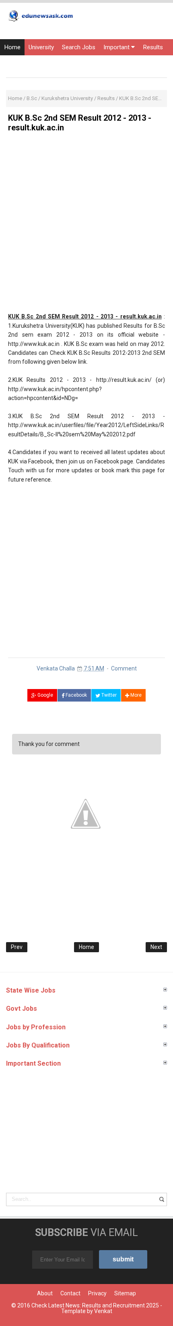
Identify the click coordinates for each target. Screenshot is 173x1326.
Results (153, 47)
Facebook (75, 695)
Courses (115, 63)
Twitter (108, 695)
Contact (70, 1293)
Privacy (97, 1293)
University (41, 47)
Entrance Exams (26, 63)
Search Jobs (78, 47)
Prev (17, 947)
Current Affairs (76, 63)
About (45, 1293)
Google (44, 695)
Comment (124, 668)
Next (156, 947)
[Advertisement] (86, 225)
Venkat (103, 1311)
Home (12, 47)
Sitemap (125, 1293)
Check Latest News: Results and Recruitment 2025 (95, 1305)
